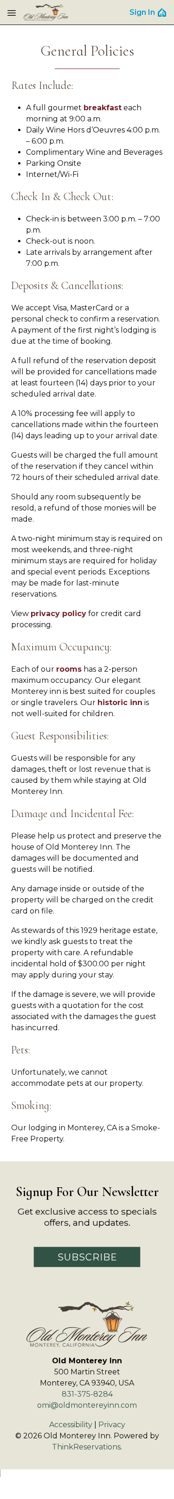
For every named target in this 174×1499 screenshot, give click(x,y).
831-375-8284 (87, 1394)
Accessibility (70, 1424)
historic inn (119, 702)
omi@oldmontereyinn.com (87, 1405)
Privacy (111, 1424)
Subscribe (87, 1257)
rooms (69, 669)
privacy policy (58, 613)
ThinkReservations (86, 1446)
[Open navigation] (11, 12)
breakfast (103, 107)
